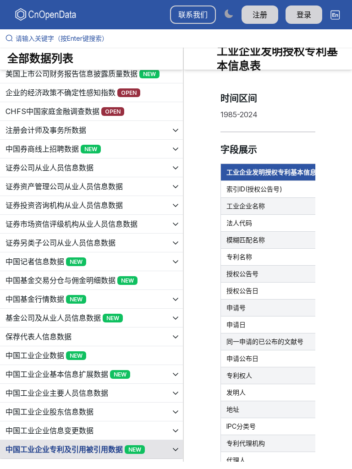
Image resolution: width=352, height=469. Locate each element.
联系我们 (193, 14)
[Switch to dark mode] (228, 13)
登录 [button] (304, 14)
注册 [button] (260, 14)
